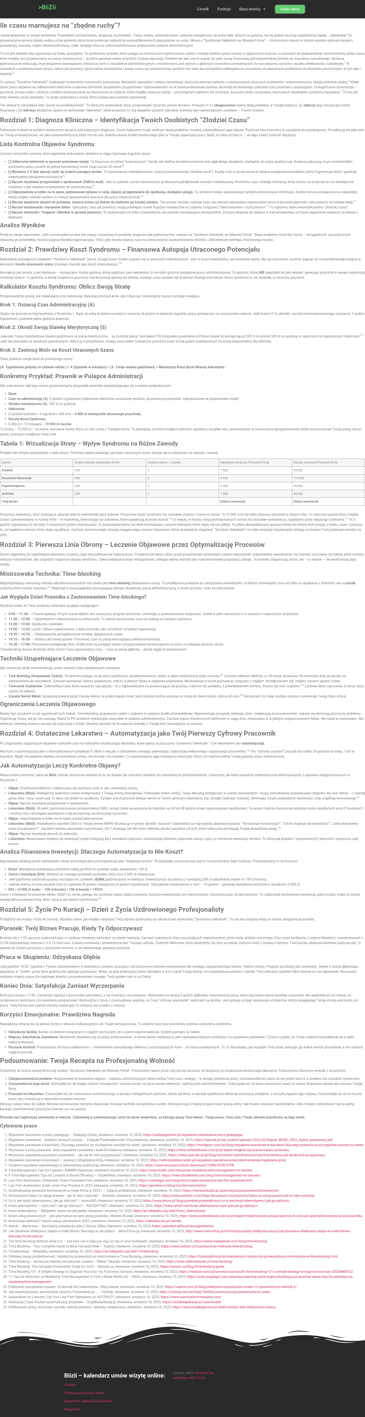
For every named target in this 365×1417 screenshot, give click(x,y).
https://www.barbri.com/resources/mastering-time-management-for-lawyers (195, 1170)
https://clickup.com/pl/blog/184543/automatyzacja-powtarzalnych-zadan (214, 1292)
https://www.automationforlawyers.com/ (191, 1297)
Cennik (203, 9)
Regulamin (72, 1409)
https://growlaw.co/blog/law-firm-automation (172, 1185)
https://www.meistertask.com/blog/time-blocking (230, 1241)
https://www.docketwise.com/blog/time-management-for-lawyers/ (211, 1175)
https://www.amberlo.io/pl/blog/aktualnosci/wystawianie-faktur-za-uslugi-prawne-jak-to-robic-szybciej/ (238, 1196)
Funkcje (224, 9)
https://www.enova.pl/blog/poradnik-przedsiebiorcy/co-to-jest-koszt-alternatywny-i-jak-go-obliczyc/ (216, 1201)
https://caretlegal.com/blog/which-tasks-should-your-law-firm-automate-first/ (195, 1180)
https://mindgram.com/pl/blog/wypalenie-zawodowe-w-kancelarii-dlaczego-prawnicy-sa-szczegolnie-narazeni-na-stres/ (275, 1145)
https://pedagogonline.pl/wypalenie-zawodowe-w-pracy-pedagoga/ (193, 1135)
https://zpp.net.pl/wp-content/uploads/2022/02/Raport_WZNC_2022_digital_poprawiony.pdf (263, 1140)
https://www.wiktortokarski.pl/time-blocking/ (199, 1261)
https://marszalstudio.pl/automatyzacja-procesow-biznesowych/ (230, 1191)
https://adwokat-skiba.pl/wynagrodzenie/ (183, 1226)
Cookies (70, 1385)
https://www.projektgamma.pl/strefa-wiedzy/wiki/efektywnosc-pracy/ (224, 1307)
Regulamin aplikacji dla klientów (88, 1401)
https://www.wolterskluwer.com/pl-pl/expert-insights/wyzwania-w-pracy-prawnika (228, 1150)
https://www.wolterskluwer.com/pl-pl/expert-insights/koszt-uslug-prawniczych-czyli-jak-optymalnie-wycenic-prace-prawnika (270, 1216)
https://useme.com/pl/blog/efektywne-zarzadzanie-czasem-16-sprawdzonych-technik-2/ (231, 1287)
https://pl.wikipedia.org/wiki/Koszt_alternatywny (169, 1211)
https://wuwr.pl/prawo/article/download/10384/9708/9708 (189, 1165)
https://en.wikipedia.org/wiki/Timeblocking (126, 1251)
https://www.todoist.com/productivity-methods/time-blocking (206, 1246)
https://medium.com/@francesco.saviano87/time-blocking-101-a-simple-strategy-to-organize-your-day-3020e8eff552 (266, 1272)
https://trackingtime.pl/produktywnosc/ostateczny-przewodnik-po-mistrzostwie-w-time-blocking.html (263, 1256)
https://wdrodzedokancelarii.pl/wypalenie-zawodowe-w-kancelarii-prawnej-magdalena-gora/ (218, 1160)
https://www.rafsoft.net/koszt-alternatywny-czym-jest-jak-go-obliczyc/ (206, 1206)
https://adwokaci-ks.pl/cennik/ (159, 1221)
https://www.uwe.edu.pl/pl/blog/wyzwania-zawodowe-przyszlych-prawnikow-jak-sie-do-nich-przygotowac (246, 1155)
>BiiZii (47, 7)
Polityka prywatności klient (84, 1393)
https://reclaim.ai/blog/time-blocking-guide (192, 1267)
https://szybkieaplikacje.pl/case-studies (191, 1302)
